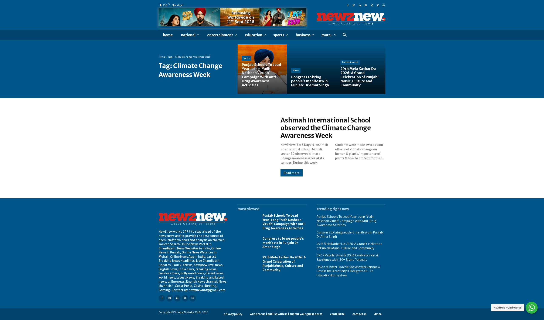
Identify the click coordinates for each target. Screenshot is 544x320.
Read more (291, 173)
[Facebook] (348, 5)
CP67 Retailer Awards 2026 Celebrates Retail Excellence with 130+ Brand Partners (347, 257)
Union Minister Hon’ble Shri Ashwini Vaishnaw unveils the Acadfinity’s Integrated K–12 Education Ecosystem (348, 271)
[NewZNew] (351, 19)
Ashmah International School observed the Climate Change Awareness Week (325, 127)
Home (162, 56)
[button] (344, 35)
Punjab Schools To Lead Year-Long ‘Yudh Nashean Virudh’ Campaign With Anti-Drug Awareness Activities (284, 222)
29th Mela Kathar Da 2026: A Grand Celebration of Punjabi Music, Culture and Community (349, 246)
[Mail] (366, 5)
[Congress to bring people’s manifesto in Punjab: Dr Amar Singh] (311, 69)
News (246, 58)
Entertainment (350, 62)
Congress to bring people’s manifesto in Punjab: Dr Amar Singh (283, 243)
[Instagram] (354, 5)
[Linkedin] (360, 5)
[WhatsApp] (383, 5)
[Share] (372, 5)
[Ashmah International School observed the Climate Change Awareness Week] (215, 146)
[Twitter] (378, 5)
